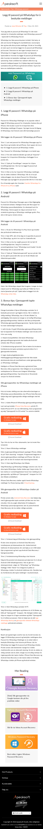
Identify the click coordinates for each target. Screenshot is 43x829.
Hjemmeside (5, 9)
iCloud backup (29, 483)
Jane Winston (17, 26)
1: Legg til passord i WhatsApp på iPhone (22, 88)
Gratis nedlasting (13, 418)
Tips (12, 9)
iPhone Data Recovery (23, 406)
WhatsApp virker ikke (8, 294)
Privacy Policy (18, 827)
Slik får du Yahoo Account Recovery (21, 728)
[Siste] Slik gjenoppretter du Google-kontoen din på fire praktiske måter (18, 698)
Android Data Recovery (22, 498)
